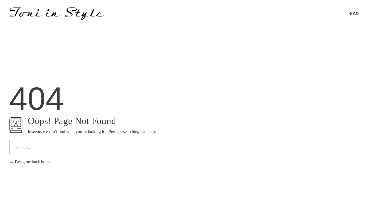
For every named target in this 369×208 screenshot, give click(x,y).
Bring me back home (32, 162)
